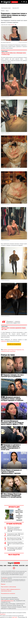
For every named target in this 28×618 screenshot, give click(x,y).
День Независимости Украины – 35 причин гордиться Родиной (15, 538)
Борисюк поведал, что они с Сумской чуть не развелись (12, 375)
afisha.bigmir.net (4, 578)
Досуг (7, 10)
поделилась (3, 341)
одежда (5, 349)
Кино (5, 565)
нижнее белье (10, 349)
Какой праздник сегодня (6, 8)
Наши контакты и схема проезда (8, 586)
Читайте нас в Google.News (14, 344)
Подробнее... (3, 614)
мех (23, 349)
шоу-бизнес (12, 351)
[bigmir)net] (7, 1)
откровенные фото (5, 351)
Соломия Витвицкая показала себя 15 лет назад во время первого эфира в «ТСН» (12, 422)
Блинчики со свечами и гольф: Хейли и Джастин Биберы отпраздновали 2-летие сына (11, 447)
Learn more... (15, 617)
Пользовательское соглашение (8, 593)
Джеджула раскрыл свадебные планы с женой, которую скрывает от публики (12, 398)
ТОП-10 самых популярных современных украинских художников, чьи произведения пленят (14, 529)
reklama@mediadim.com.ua (7, 600)
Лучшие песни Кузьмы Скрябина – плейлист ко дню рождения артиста (15, 543)
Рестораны (15, 565)
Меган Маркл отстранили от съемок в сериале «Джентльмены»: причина (11, 471)
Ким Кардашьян (18, 349)
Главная (2, 10)
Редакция (3, 584)
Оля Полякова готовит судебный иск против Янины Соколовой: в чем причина (14, 549)
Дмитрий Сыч (12, 24)
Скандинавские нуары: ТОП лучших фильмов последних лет (15, 534)
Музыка (9, 565)
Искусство (22, 565)
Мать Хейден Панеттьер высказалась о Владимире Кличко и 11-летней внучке (11, 495)
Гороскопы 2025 (16, 8)
